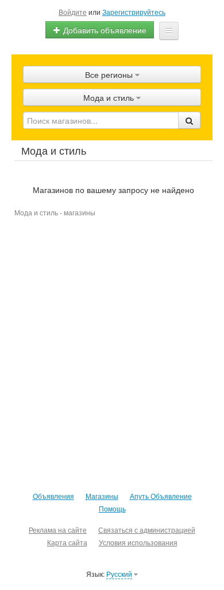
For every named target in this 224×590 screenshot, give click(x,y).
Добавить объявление (103, 30)
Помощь (112, 508)
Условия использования (138, 542)
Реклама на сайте (58, 529)
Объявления (53, 496)
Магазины (102, 496)
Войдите (73, 12)
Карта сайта (67, 542)
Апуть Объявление (161, 496)
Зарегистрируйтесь (133, 12)
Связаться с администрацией (146, 529)
